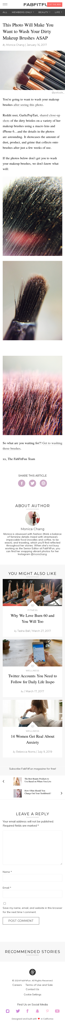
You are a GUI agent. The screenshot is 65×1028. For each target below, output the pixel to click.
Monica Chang (15, 45)
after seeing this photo (28, 104)
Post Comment (21, 921)
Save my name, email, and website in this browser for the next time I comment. (32, 910)
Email (7, 887)
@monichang (39, 554)
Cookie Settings (32, 994)
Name (7, 871)
